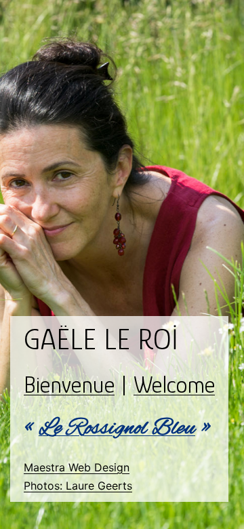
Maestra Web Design (76, 467)
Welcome (174, 384)
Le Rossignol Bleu (117, 429)
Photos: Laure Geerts (78, 485)
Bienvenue (69, 384)
